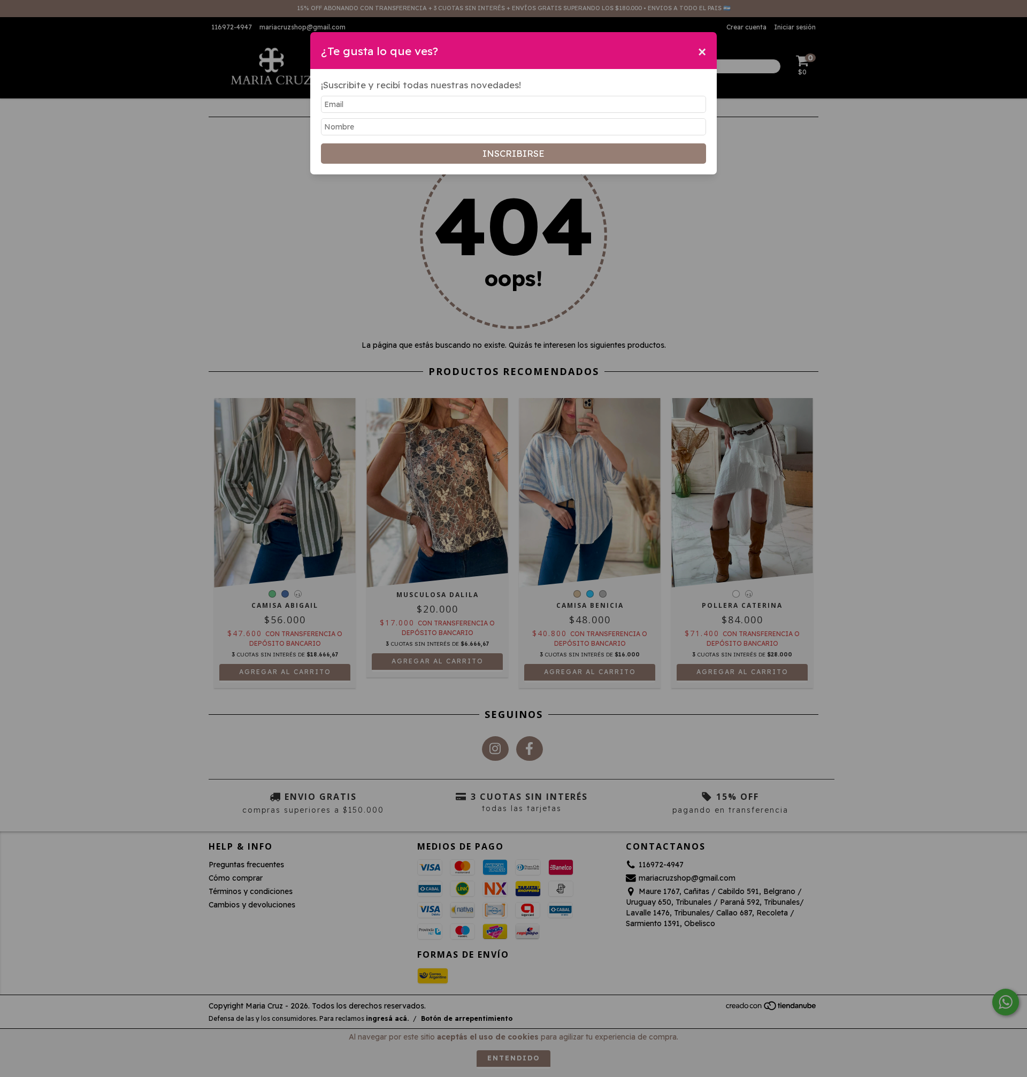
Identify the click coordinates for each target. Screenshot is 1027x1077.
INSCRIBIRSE (513, 153)
